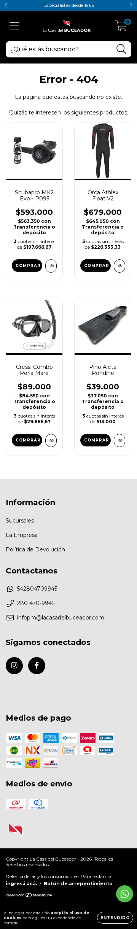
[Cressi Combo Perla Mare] (51, 440)
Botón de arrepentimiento (78, 883)
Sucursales (20, 520)
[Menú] (14, 26)
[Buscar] (122, 49)
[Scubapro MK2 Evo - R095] (51, 266)
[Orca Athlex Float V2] (119, 266)
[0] (121, 27)
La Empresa (22, 535)
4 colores (34, 345)
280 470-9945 (35, 603)
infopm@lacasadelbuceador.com (60, 617)
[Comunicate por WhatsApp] (124, 893)
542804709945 (37, 588)
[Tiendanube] (29, 896)
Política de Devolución (35, 549)
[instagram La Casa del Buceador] (14, 665)
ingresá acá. (21, 883)
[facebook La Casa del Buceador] (36, 665)
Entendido (115, 917)
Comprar (96, 265)
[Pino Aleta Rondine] (119, 440)
